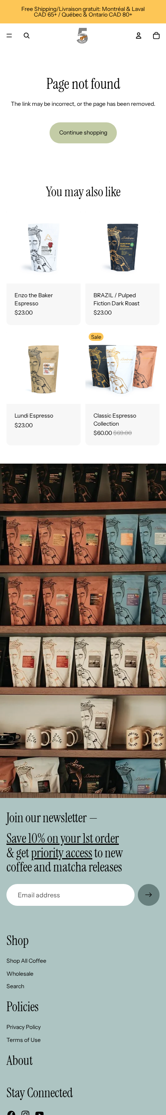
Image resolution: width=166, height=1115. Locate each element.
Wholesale (19, 973)
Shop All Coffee (26, 960)
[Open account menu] (138, 35)
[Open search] (26, 35)
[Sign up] (149, 895)
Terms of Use (23, 1040)
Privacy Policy (23, 1027)
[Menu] (9, 35)
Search (15, 986)
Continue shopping (83, 132)
